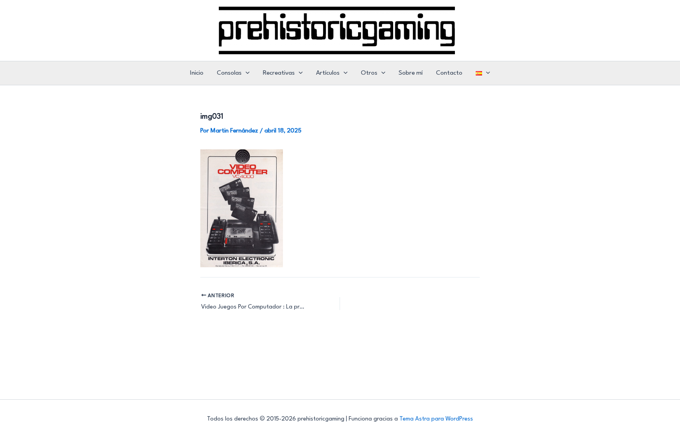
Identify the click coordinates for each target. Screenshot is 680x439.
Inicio (196, 73)
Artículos (328, 73)
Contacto (449, 73)
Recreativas (279, 73)
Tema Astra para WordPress (436, 419)
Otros (369, 73)
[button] (245, 73)
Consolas (229, 73)
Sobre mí (411, 73)
